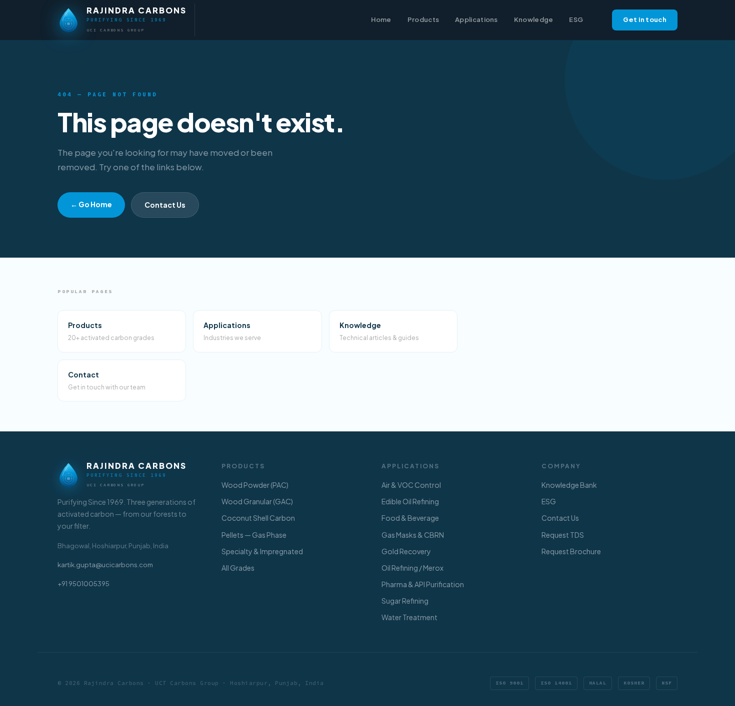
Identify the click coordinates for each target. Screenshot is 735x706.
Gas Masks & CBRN (413, 534)
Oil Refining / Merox (413, 567)
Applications (476, 19)
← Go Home (91, 204)
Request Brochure (571, 551)
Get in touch (644, 19)
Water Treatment (410, 617)
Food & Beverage (410, 517)
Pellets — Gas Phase (254, 534)
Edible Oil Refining (410, 501)
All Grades (238, 567)
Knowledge (534, 19)
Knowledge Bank (569, 484)
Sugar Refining (405, 600)
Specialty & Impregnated (262, 551)
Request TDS (563, 534)
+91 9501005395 (84, 584)
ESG (576, 19)
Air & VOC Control (411, 484)
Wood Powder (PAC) (255, 484)
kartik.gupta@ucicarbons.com (105, 565)
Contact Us (165, 204)
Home (381, 19)
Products (423, 19)
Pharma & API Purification (423, 584)
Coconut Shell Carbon (258, 517)
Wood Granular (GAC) (257, 501)
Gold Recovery (406, 551)
